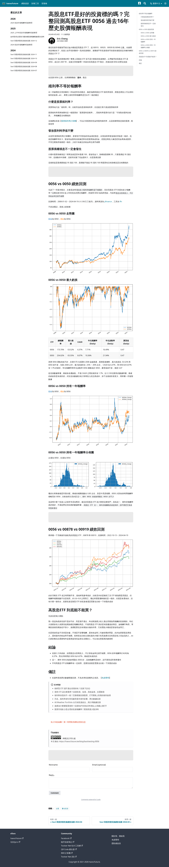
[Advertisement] (91, 71)
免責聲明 (105, 677)
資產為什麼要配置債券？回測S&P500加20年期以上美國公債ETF (80, 706)
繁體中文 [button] (156, 3)
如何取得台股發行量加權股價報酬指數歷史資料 (27, 36)
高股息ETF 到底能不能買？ (148, 57)
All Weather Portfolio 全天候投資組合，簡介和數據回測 (77, 702)
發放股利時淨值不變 (147, 20)
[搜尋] (145, 3)
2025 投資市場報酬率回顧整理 (21, 23)
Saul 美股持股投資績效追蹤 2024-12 (23, 40)
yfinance (108, 201)
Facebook (65, 838)
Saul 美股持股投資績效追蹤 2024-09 (23, 62)
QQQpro (14, 842)
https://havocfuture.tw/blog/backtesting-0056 (79, 741)
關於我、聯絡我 (118, 836)
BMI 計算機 (65, 853)
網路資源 (25, 3)
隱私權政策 (116, 843)
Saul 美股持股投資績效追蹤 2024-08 (23, 66)
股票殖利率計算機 (68, 121)
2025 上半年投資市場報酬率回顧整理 (23, 32)
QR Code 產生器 (68, 849)
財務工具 (35, 3)
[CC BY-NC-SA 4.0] (56, 738)
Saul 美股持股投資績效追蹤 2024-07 (23, 70)
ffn (121, 201)
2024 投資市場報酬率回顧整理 (21, 44)
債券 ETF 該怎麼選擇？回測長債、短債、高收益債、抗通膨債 (79, 692)
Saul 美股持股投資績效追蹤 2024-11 (23, 54)
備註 (140, 63)
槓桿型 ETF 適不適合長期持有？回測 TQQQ (72, 688)
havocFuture (15, 838)
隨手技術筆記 (66, 842)
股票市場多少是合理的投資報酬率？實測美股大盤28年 (76, 709)
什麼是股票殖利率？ (147, 17)
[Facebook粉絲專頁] (141, 3)
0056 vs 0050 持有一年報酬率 (148, 40)
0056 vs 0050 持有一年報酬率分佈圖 (148, 46)
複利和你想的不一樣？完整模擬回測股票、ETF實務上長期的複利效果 (82, 695)
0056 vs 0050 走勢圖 (147, 33)
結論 (140, 60)
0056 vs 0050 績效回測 (146, 29)
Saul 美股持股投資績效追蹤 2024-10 (23, 58)
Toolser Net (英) (67, 856)
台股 (57, 808)
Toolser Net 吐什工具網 (71, 845)
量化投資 (65, 808)
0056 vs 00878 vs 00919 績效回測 (147, 52)
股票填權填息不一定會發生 (148, 24)
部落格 (44, 3)
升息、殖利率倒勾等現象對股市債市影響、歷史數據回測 (77, 699)
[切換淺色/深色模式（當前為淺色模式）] (165, 3)
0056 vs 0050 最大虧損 (148, 36)
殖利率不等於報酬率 (145, 13)
